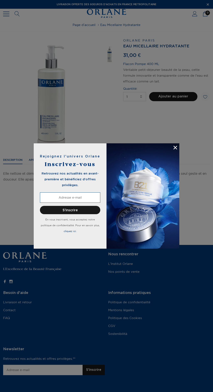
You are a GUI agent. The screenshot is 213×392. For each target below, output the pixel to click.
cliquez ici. (70, 231)
